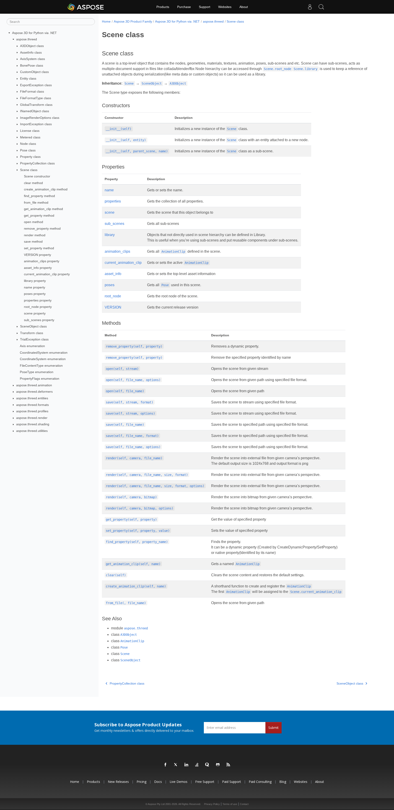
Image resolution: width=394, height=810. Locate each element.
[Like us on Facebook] (165, 765)
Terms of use (230, 804)
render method (34, 235)
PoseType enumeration (36, 372)
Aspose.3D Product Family (133, 21)
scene (109, 212)
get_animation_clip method (43, 209)
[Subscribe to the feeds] (228, 765)
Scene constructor (37, 176)
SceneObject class (33, 326)
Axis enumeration (32, 346)
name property (34, 287)
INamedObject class (34, 111)
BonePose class (31, 65)
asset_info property (38, 268)
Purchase (184, 7)
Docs (158, 781)
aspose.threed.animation (34, 385)
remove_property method (42, 228)
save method (33, 241)
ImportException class (36, 124)
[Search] (321, 7)
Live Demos (178, 781)
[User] (310, 7)
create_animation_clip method (45, 189)
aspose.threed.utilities (32, 431)
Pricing (141, 781)
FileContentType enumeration (41, 365)
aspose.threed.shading (32, 424)
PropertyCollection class (37, 163)
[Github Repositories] (218, 765)
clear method (33, 183)
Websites (224, 7)
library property (35, 281)
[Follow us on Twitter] (176, 765)
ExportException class (36, 85)
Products (162, 7)
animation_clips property (41, 261)
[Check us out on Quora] (207, 765)
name (109, 190)
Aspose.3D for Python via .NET (34, 33)
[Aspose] (86, 7)
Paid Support (231, 781)
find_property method (39, 196)
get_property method (39, 215)
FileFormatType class (35, 98)
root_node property (38, 307)
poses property (35, 294)
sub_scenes (114, 224)
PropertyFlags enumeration (39, 378)
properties (113, 201)
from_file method (36, 202)
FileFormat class (32, 91)
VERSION (113, 307)
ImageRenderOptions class (39, 117)
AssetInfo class (31, 52)
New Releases (118, 781)
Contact (244, 804)
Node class (28, 143)
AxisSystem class (32, 59)
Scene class (28, 170)
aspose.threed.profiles (32, 411)
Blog (282, 781)
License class (29, 130)
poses (109, 285)
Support (204, 7)
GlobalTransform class (36, 104)
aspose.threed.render (31, 418)
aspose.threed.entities (32, 398)
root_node (113, 296)
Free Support (204, 781)
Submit (273, 727)
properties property (38, 300)
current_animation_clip (123, 263)
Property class (30, 156)
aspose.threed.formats (32, 405)
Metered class (30, 137)
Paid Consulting (260, 781)
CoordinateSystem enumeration (43, 359)
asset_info (113, 274)
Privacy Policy (212, 804)
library (110, 235)
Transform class (31, 333)
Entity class (28, 78)
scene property (35, 313)
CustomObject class (34, 72)
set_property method (39, 248)
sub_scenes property (39, 320)
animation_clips (117, 251)
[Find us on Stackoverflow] (197, 765)
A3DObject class (32, 46)
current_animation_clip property (47, 274)
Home (106, 21)
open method (33, 222)
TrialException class (34, 339)
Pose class (28, 150)
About (243, 7)
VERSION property (37, 255)
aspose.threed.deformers (34, 391)
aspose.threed (26, 39)
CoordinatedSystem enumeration (43, 352)
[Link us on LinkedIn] (186, 765)
